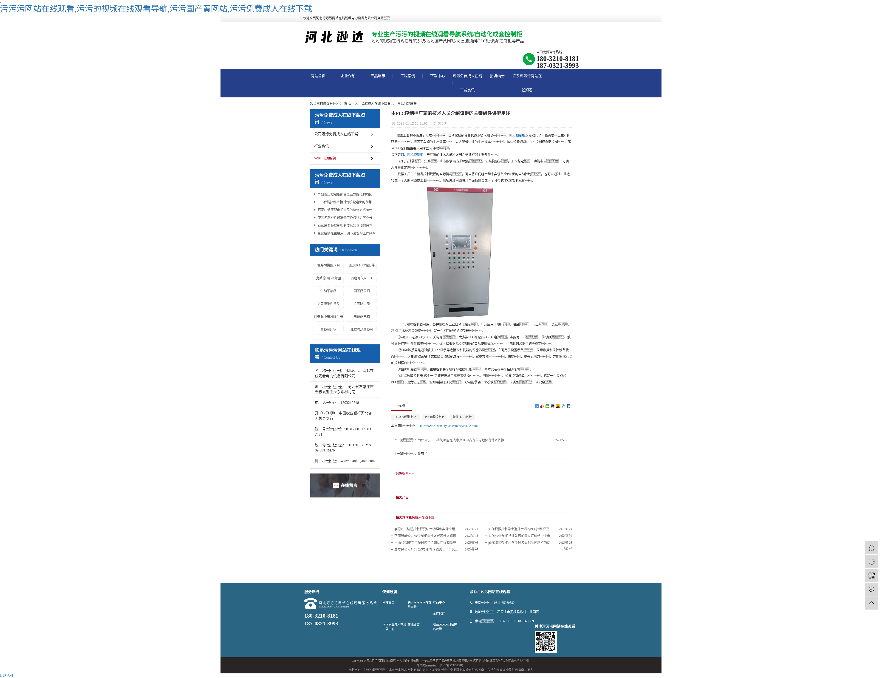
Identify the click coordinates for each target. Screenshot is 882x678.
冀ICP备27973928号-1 (453, 665)
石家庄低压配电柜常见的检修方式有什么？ (347, 210)
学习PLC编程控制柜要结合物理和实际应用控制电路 (431, 529)
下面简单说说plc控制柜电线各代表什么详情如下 (428, 536)
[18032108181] (871, 561)
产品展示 (377, 76)
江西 (515, 670)
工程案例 (407, 76)
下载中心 (437, 76)
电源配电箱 (362, 316)
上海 (431, 670)
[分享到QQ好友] (553, 406)
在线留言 (414, 624)
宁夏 (509, 670)
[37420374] (871, 547)
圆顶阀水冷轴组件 (362, 265)
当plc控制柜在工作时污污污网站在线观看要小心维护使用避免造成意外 (436, 543)
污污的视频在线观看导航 (488, 660)
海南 (521, 670)
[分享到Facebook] (569, 406)
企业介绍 (348, 76)
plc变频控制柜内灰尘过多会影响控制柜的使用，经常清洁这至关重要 (530, 543)
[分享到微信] (547, 406)
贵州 (469, 670)
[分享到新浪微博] (542, 406)
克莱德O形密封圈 (328, 278)
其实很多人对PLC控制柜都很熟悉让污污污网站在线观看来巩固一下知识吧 (436, 549)
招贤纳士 (497, 76)
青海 (502, 670)
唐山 (425, 670)
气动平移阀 (328, 291)
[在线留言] (871, 589)
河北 (404, 670)
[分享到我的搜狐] (558, 406)
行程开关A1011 (361, 278)
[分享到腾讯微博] (563, 406)
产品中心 (439, 602)
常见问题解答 (407, 103)
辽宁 (450, 670)
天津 (398, 670)
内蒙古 (529, 670)
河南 (481, 670)
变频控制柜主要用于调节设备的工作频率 (346, 233)
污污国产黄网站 (445, 660)
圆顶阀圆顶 (362, 291)
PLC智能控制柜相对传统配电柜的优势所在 (347, 202)
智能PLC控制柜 (462, 417)
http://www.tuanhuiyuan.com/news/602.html (449, 426)
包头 (462, 670)
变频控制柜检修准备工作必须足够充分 (344, 217)
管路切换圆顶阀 (328, 265)
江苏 (475, 670)
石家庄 (418, 670)
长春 (444, 670)
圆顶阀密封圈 (464, 660)
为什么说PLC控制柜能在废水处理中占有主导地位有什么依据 (461, 440)
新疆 (456, 670)
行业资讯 (321, 146)
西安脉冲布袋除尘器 (328, 316)
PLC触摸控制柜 (434, 417)
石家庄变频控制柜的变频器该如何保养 (344, 225)
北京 (391, 670)
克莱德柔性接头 (328, 304)
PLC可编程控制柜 (405, 417)
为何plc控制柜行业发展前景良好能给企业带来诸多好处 (527, 536)
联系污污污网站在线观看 (527, 83)
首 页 (347, 103)
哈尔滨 (495, 670)
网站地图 (6, 675)
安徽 (438, 670)
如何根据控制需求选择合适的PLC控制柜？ (526, 529)
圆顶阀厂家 (328, 329)
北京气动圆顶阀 (362, 329)
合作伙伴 (439, 613)
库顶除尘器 (362, 304)
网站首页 (318, 76)
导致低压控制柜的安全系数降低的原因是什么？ (347, 194)
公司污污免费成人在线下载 (336, 134)
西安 (410, 670)
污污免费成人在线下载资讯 (467, 83)
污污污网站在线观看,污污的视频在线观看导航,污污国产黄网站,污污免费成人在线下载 (156, 9)
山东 (487, 670)
